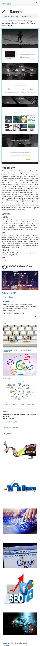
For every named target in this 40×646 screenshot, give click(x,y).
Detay (4, 297)
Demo (11, 297)
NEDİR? (7, 378)
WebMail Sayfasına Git (11, 427)
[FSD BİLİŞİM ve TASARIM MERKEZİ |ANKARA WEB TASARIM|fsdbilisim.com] (7, 2)
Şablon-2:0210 (8, 293)
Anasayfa (6, 16)
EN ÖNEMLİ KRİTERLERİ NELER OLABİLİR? (18, 405)
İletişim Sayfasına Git (10, 422)
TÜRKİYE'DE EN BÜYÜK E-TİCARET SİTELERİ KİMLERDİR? (17, 350)
